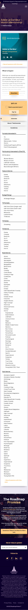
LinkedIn (16, 558)
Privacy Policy (8, 603)
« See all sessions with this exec (12, 64)
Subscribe (25, 547)
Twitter (7, 558)
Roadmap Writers (3, 6)
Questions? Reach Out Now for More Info (14, 531)
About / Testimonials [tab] (14, 123)
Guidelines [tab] (14, 128)
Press (14, 603)
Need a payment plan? (15, 107)
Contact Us (21, 603)
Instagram (21, 558)
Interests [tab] (14, 118)
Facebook (12, 558)
